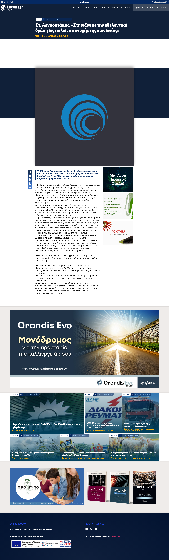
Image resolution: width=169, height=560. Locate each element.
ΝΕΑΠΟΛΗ (71, 458)
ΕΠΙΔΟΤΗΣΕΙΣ (117, 458)
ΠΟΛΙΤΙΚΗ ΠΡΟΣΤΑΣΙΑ (147, 429)
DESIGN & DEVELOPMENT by (103, 537)
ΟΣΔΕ (133, 458)
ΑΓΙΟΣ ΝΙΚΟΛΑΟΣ (83, 458)
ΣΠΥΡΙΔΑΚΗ (138, 458)
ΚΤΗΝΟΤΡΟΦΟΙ (126, 458)
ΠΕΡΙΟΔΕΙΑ (21, 431)
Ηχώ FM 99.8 (15, 529)
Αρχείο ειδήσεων (32, 529)
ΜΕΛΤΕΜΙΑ (27, 458)
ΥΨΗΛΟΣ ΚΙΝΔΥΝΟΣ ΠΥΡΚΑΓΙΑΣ (133, 430)
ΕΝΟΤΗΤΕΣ (116, 8)
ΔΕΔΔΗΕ (110, 430)
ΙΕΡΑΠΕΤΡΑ (14, 394)
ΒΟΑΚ (76, 458)
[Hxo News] (11, 8)
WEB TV (76, 8)
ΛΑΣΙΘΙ (16, 431)
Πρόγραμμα (48, 529)
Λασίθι (85, 8)
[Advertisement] (84, 53)
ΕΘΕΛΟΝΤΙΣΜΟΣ (49, 36)
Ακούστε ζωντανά (159, 2)
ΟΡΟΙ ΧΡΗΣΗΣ (16, 537)
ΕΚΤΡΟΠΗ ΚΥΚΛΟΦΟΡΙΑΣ (96, 458)
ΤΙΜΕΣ (151, 8)
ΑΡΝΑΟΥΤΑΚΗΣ (62, 36)
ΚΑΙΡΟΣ (16, 458)
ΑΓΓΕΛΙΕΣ (141, 8)
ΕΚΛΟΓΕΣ (128, 8)
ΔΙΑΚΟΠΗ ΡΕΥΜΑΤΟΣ (101, 430)
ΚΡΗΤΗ (94, 8)
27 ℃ (165, 8)
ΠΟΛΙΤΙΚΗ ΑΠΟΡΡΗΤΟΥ (33, 537)
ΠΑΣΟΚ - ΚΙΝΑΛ (30, 431)
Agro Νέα (104, 8)
